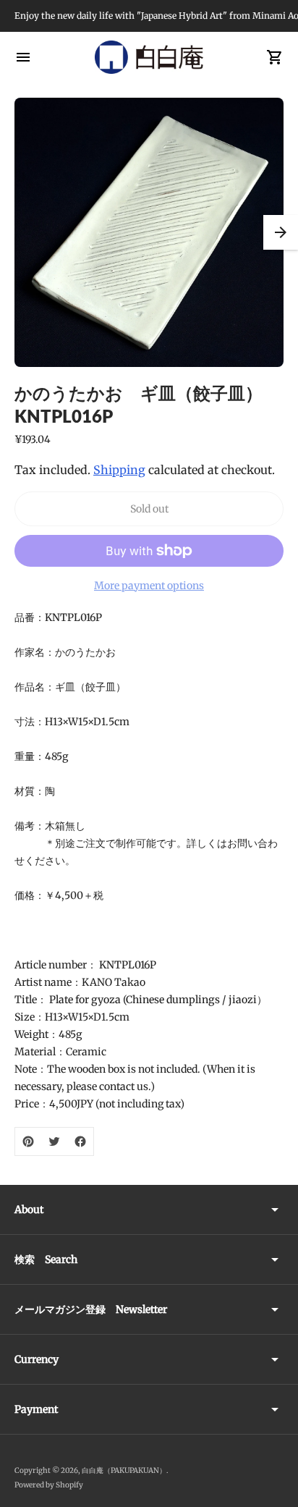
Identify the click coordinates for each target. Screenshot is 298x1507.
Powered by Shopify (48, 1485)
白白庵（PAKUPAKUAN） (124, 1470)
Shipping (119, 470)
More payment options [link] (149, 585)
